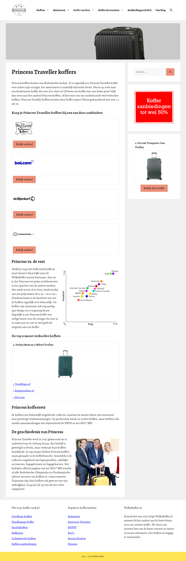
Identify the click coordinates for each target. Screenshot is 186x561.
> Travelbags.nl (21, 384)
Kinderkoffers (20, 527)
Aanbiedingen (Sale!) (139, 10)
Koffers (40, 10)
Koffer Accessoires (108, 10)
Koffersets (17, 533)
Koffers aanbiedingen (24, 544)
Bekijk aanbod (24, 144)
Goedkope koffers (22, 516)
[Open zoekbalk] (171, 10)
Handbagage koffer (23, 522)
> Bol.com (19, 397)
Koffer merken (81, 10)
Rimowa (72, 544)
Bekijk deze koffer (154, 188)
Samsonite (74, 516)
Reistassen (59, 10)
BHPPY (72, 527)
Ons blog (160, 10)
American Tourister (79, 522)
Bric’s (71, 533)
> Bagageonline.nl (23, 391)
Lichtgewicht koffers (24, 538)
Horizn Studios (77, 538)
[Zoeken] (170, 72)
